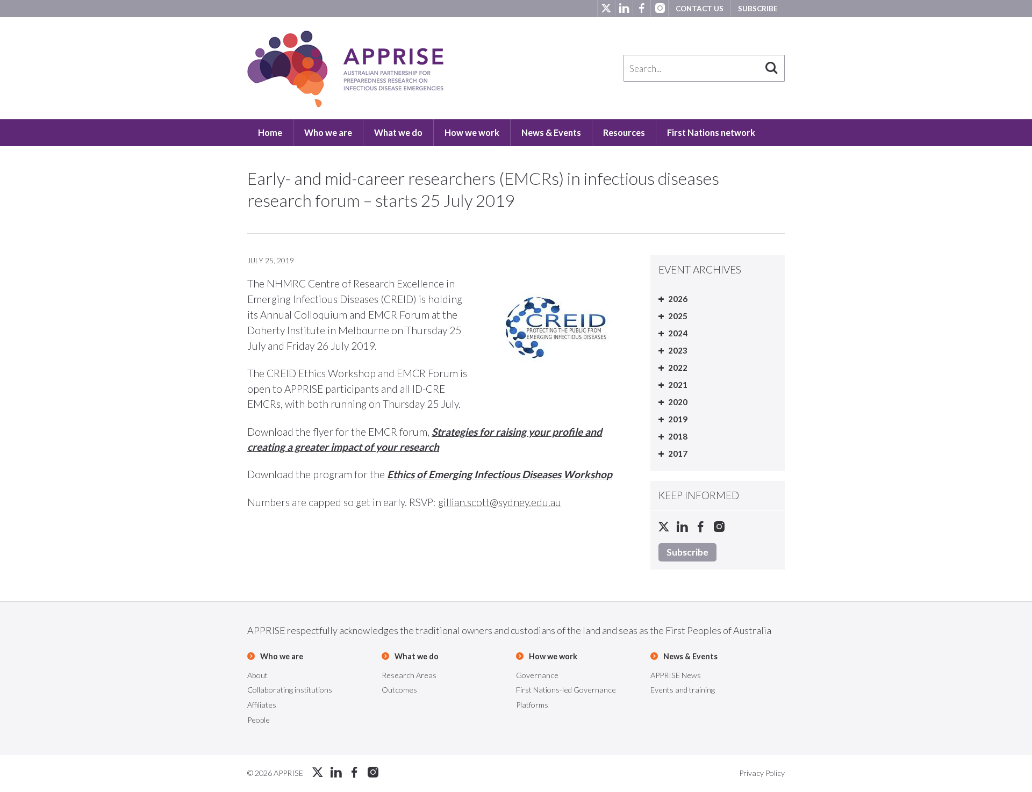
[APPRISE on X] (606, 8)
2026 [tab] (677, 299)
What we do (398, 132)
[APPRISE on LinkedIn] (624, 8)
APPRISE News (675, 675)
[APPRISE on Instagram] (659, 8)
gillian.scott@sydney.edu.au (499, 502)
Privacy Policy (762, 772)
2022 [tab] (677, 367)
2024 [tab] (677, 333)
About (257, 675)
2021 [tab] (677, 385)
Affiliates (261, 704)
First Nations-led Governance (566, 689)
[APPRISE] (345, 69)
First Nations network (711, 132)
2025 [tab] (677, 316)
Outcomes (399, 689)
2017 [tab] (677, 453)
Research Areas (409, 675)
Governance (537, 675)
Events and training (682, 689)
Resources (624, 132)
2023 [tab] (677, 350)
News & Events (551, 132)
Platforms (532, 704)
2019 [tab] (677, 419)
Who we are (328, 132)
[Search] (771, 68)
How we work (472, 132)
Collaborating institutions (289, 689)
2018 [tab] (677, 436)
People (258, 719)
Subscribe (758, 8)
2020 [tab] (677, 402)
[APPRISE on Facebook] (641, 8)
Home (270, 132)
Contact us (699, 8)
